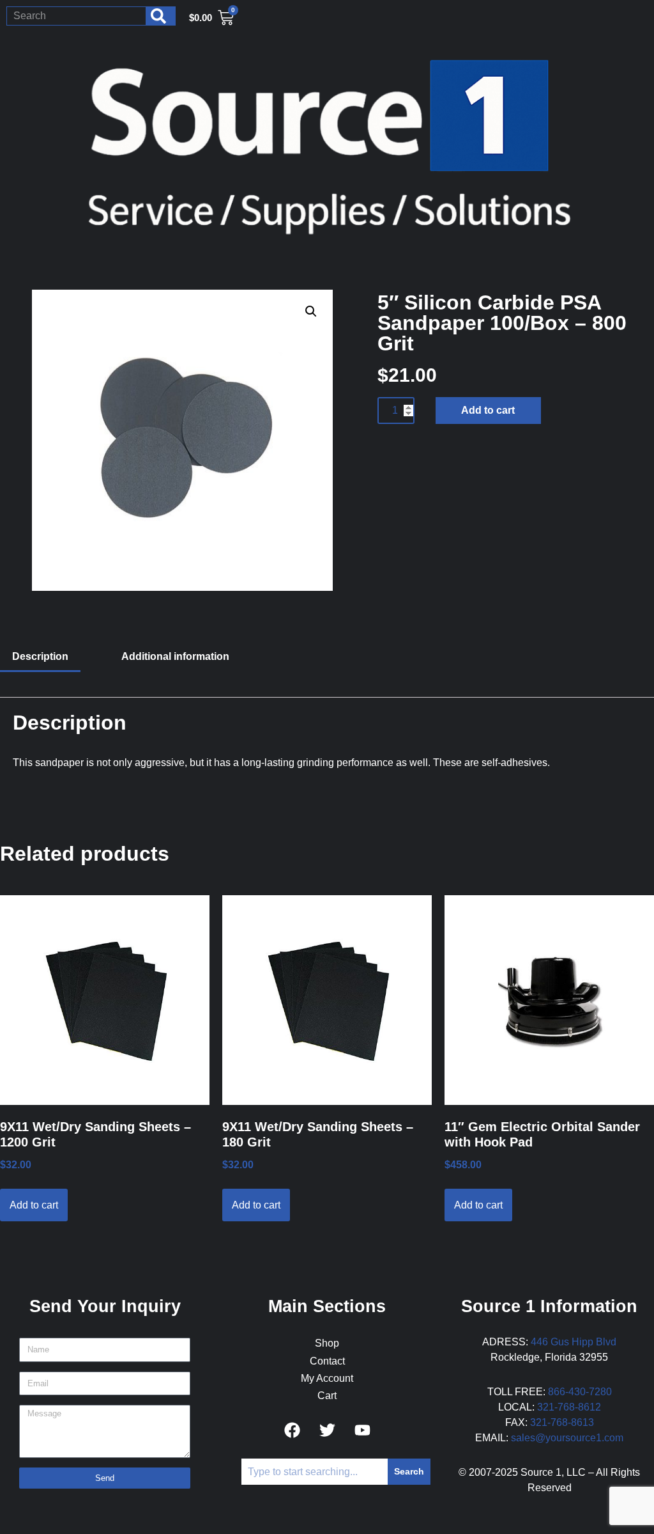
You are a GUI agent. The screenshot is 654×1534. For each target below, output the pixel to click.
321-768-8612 (569, 1407)
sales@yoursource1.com (567, 1437)
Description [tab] (40, 656)
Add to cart (488, 410)
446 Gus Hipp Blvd (573, 1341)
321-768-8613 (562, 1422)
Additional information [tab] (175, 656)
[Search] (161, 16)
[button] (311, 311)
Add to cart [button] (34, 1205)
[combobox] (76, 16)
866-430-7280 (580, 1391)
